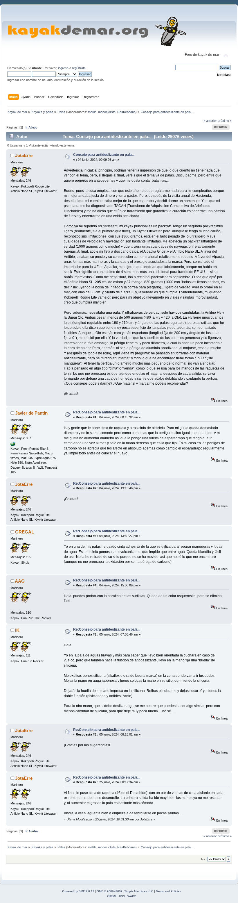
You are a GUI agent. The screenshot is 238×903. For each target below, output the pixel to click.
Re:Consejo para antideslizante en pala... (106, 412)
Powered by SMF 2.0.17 (78, 891)
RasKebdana (126, 112)
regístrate (79, 68)
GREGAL (24, 531)
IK (17, 630)
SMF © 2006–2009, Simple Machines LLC (125, 891)
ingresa (63, 68)
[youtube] (12, 445)
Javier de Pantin (31, 413)
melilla (92, 112)
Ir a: (203, 859)
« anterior (210, 120)
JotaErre (24, 155)
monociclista (107, 112)
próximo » (225, 120)
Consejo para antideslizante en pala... (103, 155)
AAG (20, 581)
